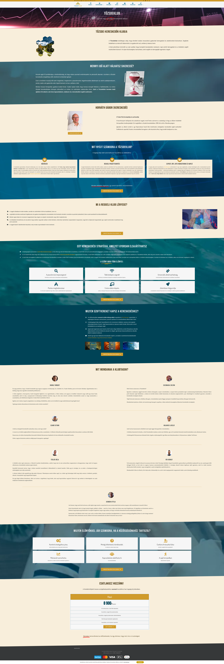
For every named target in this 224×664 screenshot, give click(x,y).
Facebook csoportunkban (35, 173)
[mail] (147, 0)
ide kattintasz (126, 662)
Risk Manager (167, 167)
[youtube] (145, 0)
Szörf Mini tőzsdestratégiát (45, 251)
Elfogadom (140, 662)
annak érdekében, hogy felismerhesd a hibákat (100, 337)
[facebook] (143, 0)
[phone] (149, 0)
